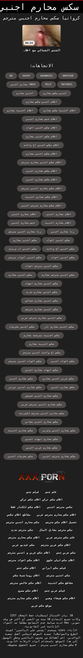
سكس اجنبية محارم (41, 344)
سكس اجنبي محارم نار (59, 326)
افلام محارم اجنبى (58, 214)
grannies (46, 75)
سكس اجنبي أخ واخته (60, 248)
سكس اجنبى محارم (25, 240)
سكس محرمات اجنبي (20, 456)
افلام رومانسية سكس (26, 575)
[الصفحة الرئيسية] (41, 477)
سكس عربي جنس (66, 552)
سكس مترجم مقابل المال (55, 530)
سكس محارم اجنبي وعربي (59, 430)
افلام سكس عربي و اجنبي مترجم (29, 552)
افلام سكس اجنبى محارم (41, 136)
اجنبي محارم (24, 93)
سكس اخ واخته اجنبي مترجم (41, 352)
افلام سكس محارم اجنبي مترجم (41, 188)
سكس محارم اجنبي (62, 387)
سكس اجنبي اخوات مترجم (25, 257)
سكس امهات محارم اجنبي (41, 370)
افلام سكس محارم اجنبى (41, 171)
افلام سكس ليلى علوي (60, 560)
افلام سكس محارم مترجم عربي (56, 514)
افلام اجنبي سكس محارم (41, 101)
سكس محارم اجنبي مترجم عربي (41, 404)
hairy (26, 75)
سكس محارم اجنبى (21, 378)
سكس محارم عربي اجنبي (41, 447)
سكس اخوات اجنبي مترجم (25, 361)
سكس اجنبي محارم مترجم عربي (41, 318)
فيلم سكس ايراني (54, 567)
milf (48, 84)
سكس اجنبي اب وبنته (23, 248)
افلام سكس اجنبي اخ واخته (41, 145)
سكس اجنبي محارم (20, 274)
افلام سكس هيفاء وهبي (60, 598)
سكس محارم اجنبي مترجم (22, 522)
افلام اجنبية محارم (20, 110)
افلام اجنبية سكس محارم (59, 110)
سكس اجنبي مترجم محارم (58, 274)
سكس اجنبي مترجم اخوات (41, 266)
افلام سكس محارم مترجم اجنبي (41, 205)
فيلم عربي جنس (55, 590)
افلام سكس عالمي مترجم (25, 582)
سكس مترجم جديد (22, 530)
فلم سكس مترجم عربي (60, 537)
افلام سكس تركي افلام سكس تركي (41, 499)
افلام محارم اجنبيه (58, 222)
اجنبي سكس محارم (55, 93)
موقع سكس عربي (41, 605)
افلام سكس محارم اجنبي (41, 179)
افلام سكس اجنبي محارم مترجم (41, 162)
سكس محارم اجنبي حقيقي (41, 395)
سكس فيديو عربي (23, 545)
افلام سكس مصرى (28, 590)
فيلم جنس (33, 492)
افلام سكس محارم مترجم (24, 537)
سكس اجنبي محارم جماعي (41, 300)
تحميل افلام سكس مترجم (61, 522)
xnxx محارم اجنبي (23, 84)
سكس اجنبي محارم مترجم (41, 309)
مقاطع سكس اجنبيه (60, 582)
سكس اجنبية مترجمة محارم (41, 335)
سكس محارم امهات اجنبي (41, 439)
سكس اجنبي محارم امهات (41, 283)
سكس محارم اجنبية (20, 430)
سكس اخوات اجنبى (62, 361)
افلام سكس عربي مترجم (56, 545)
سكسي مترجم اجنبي (59, 507)
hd (11, 75)
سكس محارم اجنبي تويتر (25, 387)
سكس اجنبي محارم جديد (41, 292)
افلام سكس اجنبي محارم (41, 153)
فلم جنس (51, 492)
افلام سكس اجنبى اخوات (41, 127)
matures (67, 84)
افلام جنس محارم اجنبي (41, 119)
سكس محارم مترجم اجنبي (59, 456)
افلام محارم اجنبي (24, 214)
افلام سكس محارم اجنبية (41, 197)
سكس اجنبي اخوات (62, 257)
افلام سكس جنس (26, 567)
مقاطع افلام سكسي (18, 514)
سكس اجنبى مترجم (58, 575)
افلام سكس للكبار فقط (26, 507)
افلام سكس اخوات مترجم (24, 560)
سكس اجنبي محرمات (22, 326)
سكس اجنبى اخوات (58, 240)
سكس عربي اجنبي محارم (58, 378)
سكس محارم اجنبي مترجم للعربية (41, 413)
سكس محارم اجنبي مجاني (41, 421)
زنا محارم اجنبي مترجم (25, 231)
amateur (68, 75)
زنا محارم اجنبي (62, 231)
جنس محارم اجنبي (23, 222)
